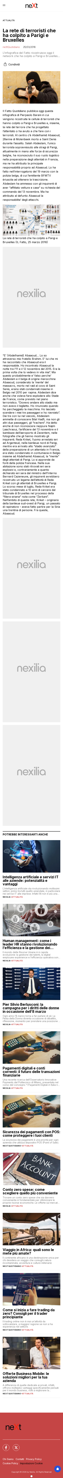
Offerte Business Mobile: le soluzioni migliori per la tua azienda (26, 1377)
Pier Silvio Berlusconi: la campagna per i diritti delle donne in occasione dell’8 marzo (31, 1008)
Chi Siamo (8, 1459)
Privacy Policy (34, 1459)
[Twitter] (14, 1445)
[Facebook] (4, 1445)
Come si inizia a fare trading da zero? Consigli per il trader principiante (29, 1313)
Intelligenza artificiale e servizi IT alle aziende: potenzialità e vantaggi (30, 880)
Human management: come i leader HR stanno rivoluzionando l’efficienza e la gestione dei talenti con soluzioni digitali (30, 944)
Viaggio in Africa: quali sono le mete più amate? (28, 1251)
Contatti (20, 1459)
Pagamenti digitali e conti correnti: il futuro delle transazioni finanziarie (31, 1071)
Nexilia (6, 897)
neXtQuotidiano (11, 47)
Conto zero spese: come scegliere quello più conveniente (30, 1191)
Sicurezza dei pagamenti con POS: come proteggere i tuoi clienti (31, 1133)
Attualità (9, 20)
